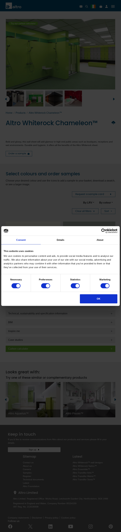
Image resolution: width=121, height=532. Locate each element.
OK (98, 298)
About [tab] (100, 240)
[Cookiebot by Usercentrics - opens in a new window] (103, 230)
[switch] (45, 285)
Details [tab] (60, 240)
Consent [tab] (21, 240)
